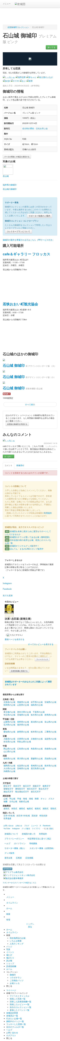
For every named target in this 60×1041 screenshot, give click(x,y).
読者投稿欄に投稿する (19, 671)
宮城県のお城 (50, 702)
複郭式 (38, 808)
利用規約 (48, 512)
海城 (25, 798)
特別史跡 (43, 815)
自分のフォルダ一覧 (15, 1026)
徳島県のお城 (9, 758)
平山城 (12, 798)
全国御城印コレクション (18, 27)
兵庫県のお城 (23, 738)
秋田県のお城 (9, 704)
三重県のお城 (50, 731)
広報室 (19, 857)
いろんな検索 (15, 940)
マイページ (11, 990)
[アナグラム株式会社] (13, 871)
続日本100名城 (23, 815)
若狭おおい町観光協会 (20, 303)
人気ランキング (16, 943)
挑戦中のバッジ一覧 (15, 1021)
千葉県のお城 (39, 711)
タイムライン (12, 902)
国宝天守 (7, 785)
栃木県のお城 (37, 714)
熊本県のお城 (50, 765)
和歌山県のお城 (24, 741)
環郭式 (53, 808)
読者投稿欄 (11, 966)
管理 (8, 919)
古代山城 (13, 801)
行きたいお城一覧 (14, 1018)
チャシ (43, 798)
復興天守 (46, 785)
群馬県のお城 (50, 714)
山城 (5, 798)
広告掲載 (29, 857)
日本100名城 (9, 815)
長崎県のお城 (37, 765)
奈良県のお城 (9, 741)
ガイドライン (20, 843)
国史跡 (35, 815)
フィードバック (42, 659)
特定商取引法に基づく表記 (39, 838)
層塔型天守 (20, 788)
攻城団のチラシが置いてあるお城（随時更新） (28, 537)
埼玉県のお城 (9, 714)
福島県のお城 (37, 704)
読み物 (9, 960)
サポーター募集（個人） (15, 848)
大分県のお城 (9, 768)
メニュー (7, 3)
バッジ (9, 946)
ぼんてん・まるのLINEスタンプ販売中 (24, 548)
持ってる (51, 47)
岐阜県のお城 (37, 731)
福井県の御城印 (9, 184)
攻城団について (11, 833)
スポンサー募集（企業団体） (42, 848)
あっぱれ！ (8, 456)
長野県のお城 (23, 721)
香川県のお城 (23, 758)
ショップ (10, 963)
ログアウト (11, 1035)
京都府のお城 (37, 738)
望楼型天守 (8, 788)
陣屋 (37, 798)
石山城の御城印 (9, 189)
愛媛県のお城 (37, 758)
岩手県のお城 (37, 702)
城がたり (10, 957)
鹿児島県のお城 (38, 768)
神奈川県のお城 (24, 711)
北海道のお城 (9, 702)
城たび (9, 954)
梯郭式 (22, 808)
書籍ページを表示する (14, 639)
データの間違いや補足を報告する (16, 156)
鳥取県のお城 (37, 748)
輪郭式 (30, 808)
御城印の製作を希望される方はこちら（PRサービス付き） (28, 239)
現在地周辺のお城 (17, 938)
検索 (8, 913)
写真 (8, 949)
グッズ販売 (9, 852)
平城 (19, 798)
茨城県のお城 (23, 714)
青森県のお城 (23, 702)
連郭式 (6, 808)
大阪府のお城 (9, 738)
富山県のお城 (50, 721)
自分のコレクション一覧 (20, 1007)
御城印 (13, 974)
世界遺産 (7, 818)
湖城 (31, 798)
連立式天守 (36, 791)
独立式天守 (32, 788)
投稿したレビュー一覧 (19, 1004)
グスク (51, 798)
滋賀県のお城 (50, 738)
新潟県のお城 (37, 721)
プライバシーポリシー (14, 838)
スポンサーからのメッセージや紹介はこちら (19, 882)
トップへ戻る (30, 925)
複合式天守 (43, 788)
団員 (51, 828)
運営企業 (8, 857)
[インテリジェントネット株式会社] (19, 874)
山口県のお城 (9, 751)
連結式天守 (8, 791)
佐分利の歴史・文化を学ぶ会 (35, 128)
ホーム (9, 908)
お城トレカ (15, 983)
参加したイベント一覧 (19, 1010)
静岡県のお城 (23, 731)
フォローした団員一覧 (16, 1024)
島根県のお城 (50, 748)
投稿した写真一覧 (17, 998)
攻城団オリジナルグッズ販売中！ (22, 545)
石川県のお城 (9, 724)
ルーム (9, 969)
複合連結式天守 (22, 791)
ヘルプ (7, 843)
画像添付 (20, 465)
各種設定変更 (12, 1012)
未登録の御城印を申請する (17, 424)
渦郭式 (45, 808)
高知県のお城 (50, 758)
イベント (10, 952)
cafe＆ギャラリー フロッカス (26, 253)
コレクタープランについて (18, 231)
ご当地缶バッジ (16, 980)
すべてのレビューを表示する (40, 644)
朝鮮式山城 (24, 801)
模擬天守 (37, 785)
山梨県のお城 (9, 721)
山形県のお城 (23, 704)
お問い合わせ (12, 1032)
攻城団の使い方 (28, 833)
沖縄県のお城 (9, 771)
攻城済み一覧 (12, 1015)
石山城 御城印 (14, 365)
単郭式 (14, 808)
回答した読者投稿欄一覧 (20, 1001)
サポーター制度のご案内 (39, 215)
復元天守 (27, 785)
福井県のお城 (23, 724)
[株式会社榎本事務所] (13, 877)
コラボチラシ (15, 977)
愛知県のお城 (9, 731)
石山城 (6, 176)
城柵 (5, 801)
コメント (8, 465)
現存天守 (17, 785)
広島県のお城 (23, 748)
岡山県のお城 (9, 748)
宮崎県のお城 (23, 768)
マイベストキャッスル (19, 995)
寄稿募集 (33, 843)
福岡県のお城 (9, 765)
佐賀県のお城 (23, 765)
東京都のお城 (9, 711)
